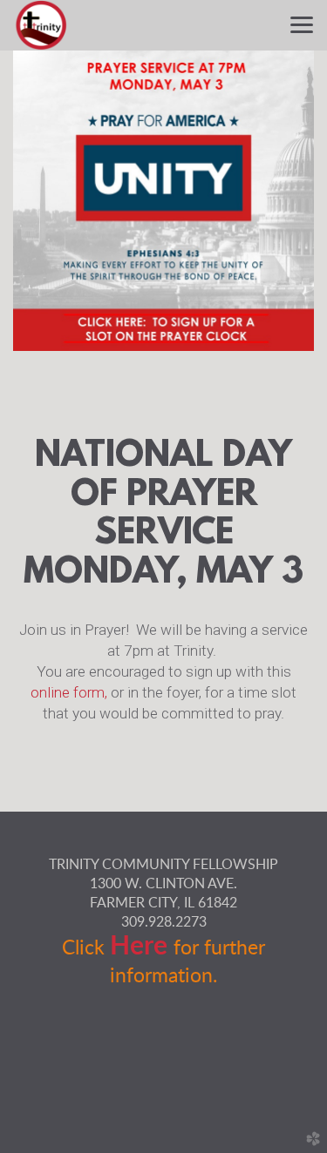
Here (142, 946)
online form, (69, 692)
